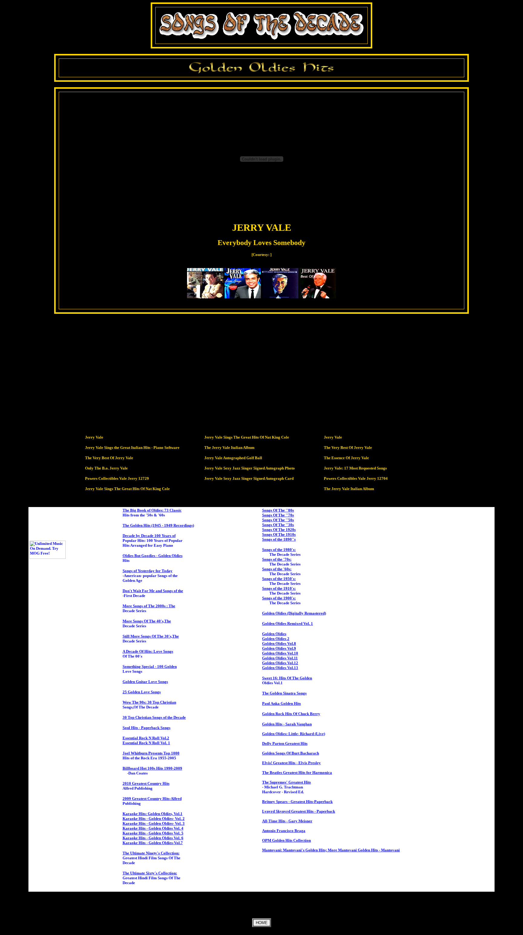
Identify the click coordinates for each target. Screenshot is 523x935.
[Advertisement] (261, 340)
